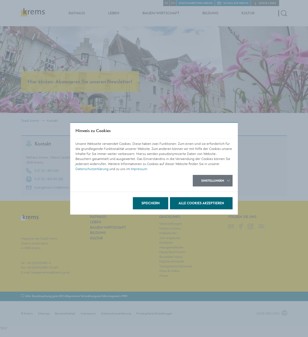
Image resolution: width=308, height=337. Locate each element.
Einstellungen (212, 180)
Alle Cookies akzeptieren (201, 203)
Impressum (139, 169)
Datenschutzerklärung (92, 169)
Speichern (150, 203)
